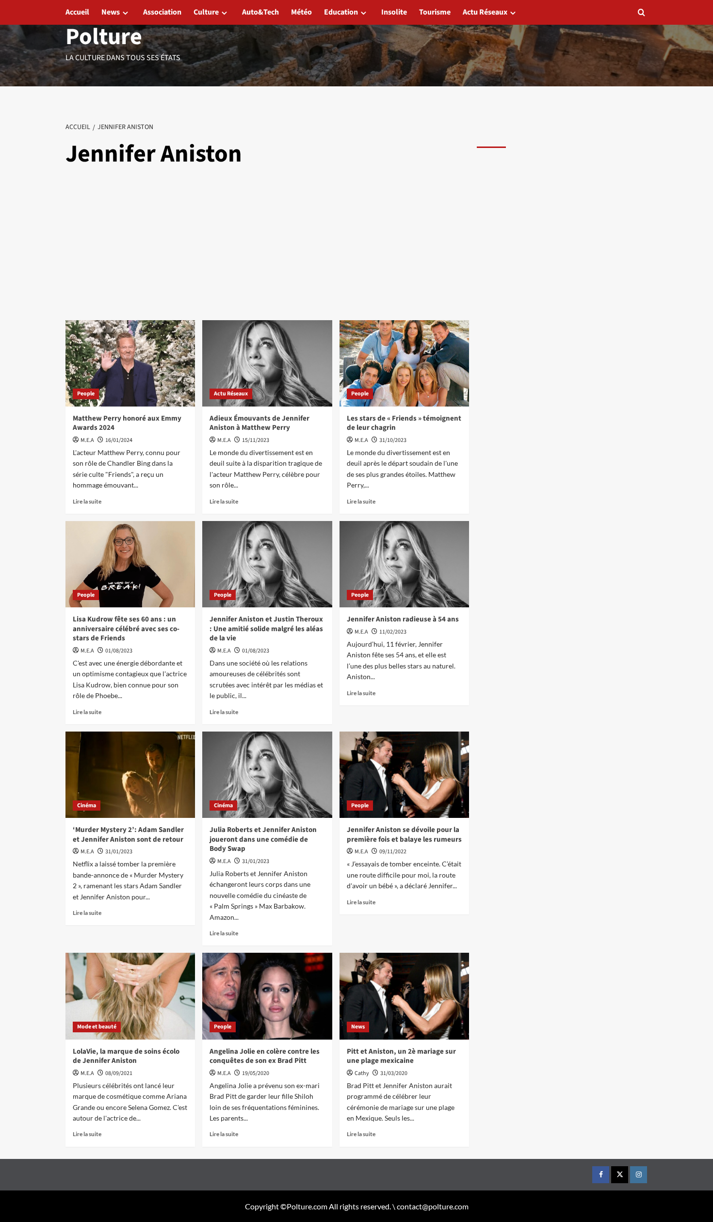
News (110, 12)
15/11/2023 (255, 440)
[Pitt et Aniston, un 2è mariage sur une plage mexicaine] (404, 996)
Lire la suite (87, 501)
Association (162, 12)
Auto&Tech (260, 12)
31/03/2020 (393, 1073)
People (86, 394)
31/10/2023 (392, 440)
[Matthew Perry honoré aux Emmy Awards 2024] (130, 363)
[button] (641, 12)
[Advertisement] (267, 247)
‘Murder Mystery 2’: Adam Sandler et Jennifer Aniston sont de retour (128, 835)
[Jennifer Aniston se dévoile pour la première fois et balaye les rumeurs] (404, 775)
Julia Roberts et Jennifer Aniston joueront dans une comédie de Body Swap (263, 839)
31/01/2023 (118, 851)
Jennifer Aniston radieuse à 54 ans (403, 619)
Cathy (362, 1073)
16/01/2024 (118, 440)
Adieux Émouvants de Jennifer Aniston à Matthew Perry (259, 423)
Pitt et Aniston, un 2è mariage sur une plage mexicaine (401, 1056)
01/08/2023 (118, 651)
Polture (103, 36)
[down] (125, 13)
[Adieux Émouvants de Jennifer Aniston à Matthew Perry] (267, 363)
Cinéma (86, 805)
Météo (301, 12)
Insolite (394, 12)
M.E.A (87, 440)
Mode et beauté (96, 1027)
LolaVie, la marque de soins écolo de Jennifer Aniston (126, 1056)
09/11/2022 (392, 851)
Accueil (77, 12)
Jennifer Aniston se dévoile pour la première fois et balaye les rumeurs (404, 835)
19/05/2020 (255, 1073)
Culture (206, 12)
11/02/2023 (392, 632)
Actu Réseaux (485, 12)
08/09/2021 (118, 1073)
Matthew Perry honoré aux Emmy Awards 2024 (127, 423)
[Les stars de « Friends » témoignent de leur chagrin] (404, 363)
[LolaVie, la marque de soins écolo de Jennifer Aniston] (130, 996)
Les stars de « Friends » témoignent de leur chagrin (404, 423)
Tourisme (435, 12)
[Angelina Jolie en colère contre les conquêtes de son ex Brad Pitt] (267, 996)
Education (341, 12)
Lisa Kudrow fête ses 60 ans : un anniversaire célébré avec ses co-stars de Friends (126, 628)
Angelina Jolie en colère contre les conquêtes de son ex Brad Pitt (265, 1056)
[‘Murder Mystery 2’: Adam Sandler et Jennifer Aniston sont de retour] (130, 775)
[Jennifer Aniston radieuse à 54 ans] (404, 564)
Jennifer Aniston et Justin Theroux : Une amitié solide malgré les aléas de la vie (266, 628)
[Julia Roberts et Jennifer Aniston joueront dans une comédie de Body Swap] (267, 775)
